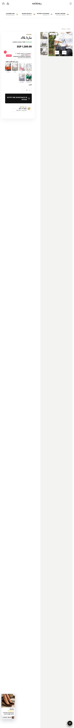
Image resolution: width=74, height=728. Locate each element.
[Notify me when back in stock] (69, 723)
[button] (3, 4)
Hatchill (29, 34)
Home (68, 29)
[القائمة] (71, 4)
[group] (44, 35)
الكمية (30, 84)
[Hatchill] (37, 4)
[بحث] (8, 4)
